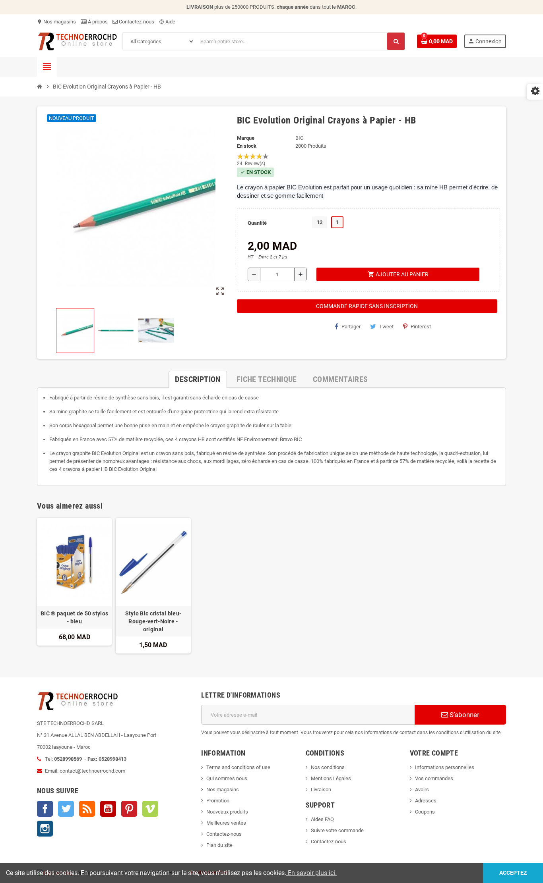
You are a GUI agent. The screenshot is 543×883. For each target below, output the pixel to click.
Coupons (425, 812)
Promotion (217, 801)
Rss (87, 809)
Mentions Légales (331, 778)
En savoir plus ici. (311, 873)
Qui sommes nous (226, 778)
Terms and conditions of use (238, 767)
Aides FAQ (322, 819)
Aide (167, 22)
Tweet (386, 327)
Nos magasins (56, 22)
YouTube (108, 809)
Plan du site (219, 845)
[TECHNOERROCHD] (77, 41)
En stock (246, 146)
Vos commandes (434, 778)
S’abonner (463, 715)
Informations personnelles (444, 767)
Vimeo (150, 809)
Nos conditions (328, 767)
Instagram (45, 829)
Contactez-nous (136, 22)
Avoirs (422, 789)
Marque (245, 138)
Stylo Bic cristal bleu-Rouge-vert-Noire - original (153, 621)
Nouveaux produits (227, 812)
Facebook (45, 809)
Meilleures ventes (226, 823)
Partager (351, 327)
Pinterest (421, 327)
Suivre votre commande (337, 830)
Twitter (66, 809)
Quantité (257, 223)
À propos (97, 22)
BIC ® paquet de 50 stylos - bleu (74, 617)
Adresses (425, 801)
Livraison (321, 789)
